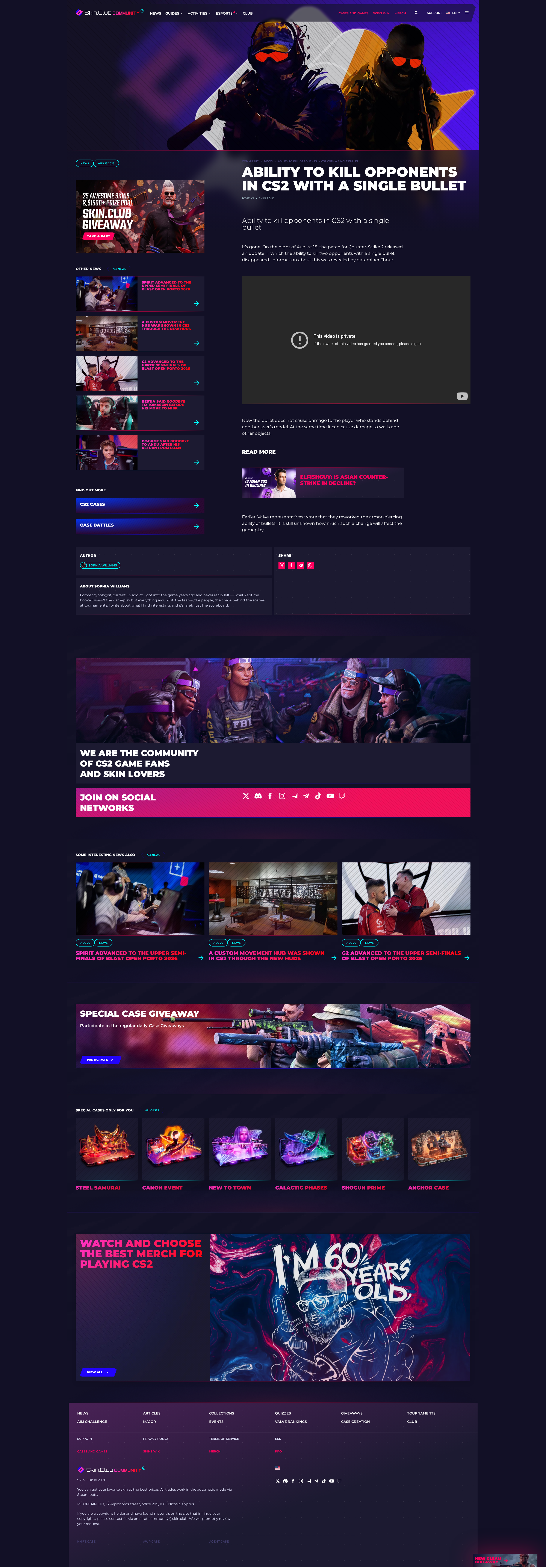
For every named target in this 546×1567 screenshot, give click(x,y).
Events (216, 1422)
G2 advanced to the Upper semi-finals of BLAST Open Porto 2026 (166, 365)
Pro (278, 1451)
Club (248, 13)
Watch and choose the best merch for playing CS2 (141, 1253)
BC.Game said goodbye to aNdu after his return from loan (165, 444)
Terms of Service (224, 1439)
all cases (152, 1110)
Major (149, 1422)
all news (119, 268)
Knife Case (86, 1541)
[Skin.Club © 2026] (111, 1469)
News (155, 13)
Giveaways (352, 1413)
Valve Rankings (291, 1422)
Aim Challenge (92, 1422)
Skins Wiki (381, 13)
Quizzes (283, 1413)
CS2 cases (92, 504)
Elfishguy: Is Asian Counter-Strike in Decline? (344, 480)
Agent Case (219, 1541)
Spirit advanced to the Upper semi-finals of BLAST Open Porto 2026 (166, 286)
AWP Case (151, 1541)
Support (434, 13)
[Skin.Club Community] (110, 12)
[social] (277, 1481)
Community (250, 161)
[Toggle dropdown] (181, 13)
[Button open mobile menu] (467, 13)
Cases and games (354, 13)
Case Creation (355, 1422)
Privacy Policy (156, 1439)
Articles (151, 1413)
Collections (221, 1413)
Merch (400, 13)
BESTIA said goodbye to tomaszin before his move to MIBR (163, 405)
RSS (278, 1439)
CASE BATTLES (97, 525)
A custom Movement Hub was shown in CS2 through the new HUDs (166, 325)
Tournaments (421, 1413)
